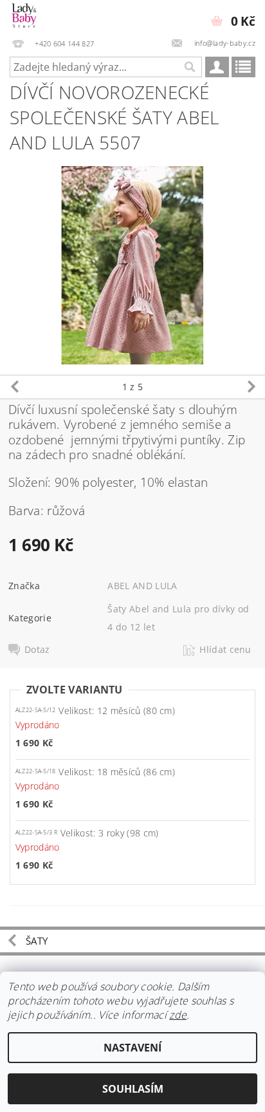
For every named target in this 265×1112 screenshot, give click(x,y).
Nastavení (132, 1048)
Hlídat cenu (225, 649)
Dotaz (37, 649)
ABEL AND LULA (142, 586)
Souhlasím (132, 1089)
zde (178, 1015)
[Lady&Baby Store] (24, 16)
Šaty (37, 940)
